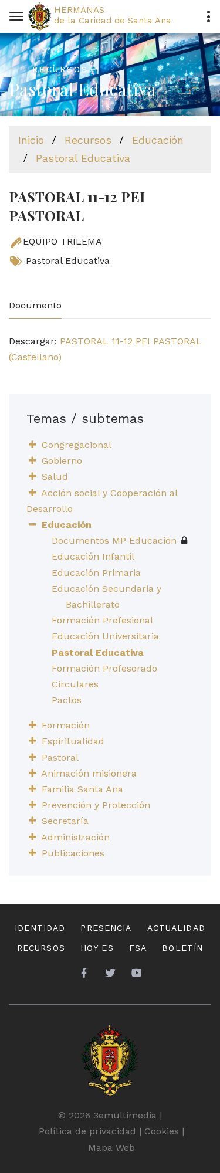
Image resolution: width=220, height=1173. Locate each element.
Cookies (161, 1131)
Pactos (67, 700)
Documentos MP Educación (114, 540)
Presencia (105, 928)
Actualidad (176, 928)
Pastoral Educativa (83, 158)
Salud (55, 476)
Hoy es (97, 947)
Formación (66, 725)
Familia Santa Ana (82, 789)
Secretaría (65, 820)
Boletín (182, 947)
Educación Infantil (93, 556)
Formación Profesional (102, 620)
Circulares (75, 684)
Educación (158, 140)
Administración (75, 837)
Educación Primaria (96, 572)
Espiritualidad (73, 741)
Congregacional (76, 444)
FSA (138, 947)
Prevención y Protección (96, 805)
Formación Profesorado (104, 668)
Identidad (40, 928)
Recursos (88, 140)
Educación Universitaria (105, 636)
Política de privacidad (87, 1131)
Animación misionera (89, 773)
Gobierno (62, 460)
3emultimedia (125, 1115)
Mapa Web (111, 1147)
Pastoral (60, 757)
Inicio (31, 140)
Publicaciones (73, 853)
